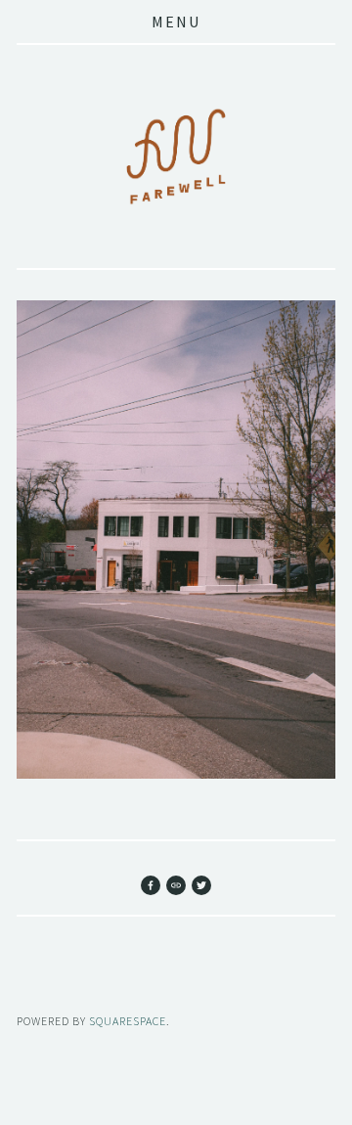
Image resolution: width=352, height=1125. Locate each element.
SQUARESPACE (127, 1020)
